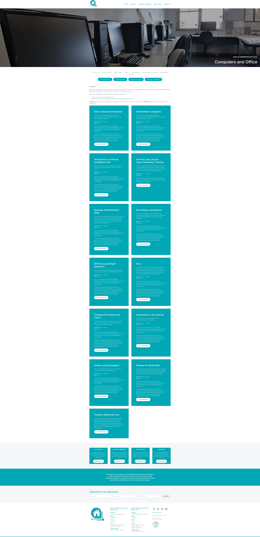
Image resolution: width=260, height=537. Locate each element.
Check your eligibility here (137, 101)
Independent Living (146, 72)
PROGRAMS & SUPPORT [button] (145, 4)
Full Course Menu (130, 74)
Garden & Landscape (135, 72)
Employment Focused (107, 72)
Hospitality (126, 72)
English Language (117, 72)
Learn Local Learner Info (153, 79)
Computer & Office (96, 72)
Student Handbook (120, 79)
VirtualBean (159, 519)
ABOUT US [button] (133, 4)
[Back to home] (93, 4)
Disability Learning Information (104, 97)
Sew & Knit (155, 72)
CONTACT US (167, 4)
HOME (126, 4)
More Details (98, 461)
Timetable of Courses (136, 79)
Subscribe (166, 496)
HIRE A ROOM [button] (157, 4)
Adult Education (151, 89)
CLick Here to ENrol (105, 79)
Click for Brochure (101, 144)
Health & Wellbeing (164, 72)
